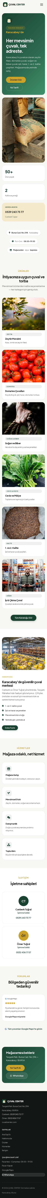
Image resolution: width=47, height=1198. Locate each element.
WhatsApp (18, 1075)
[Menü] (41, 4)
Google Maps (8, 1170)
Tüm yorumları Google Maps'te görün (25, 1029)
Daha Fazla (10, 728)
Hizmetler (6, 1146)
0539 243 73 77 (14, 211)
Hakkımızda (7, 1138)
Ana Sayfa (6, 1134)
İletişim (5, 1150)
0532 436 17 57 (23, 952)
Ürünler (5, 1142)
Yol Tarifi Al (15, 1068)
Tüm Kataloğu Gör (23, 617)
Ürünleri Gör (16, 79)
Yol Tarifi (14, 87)
